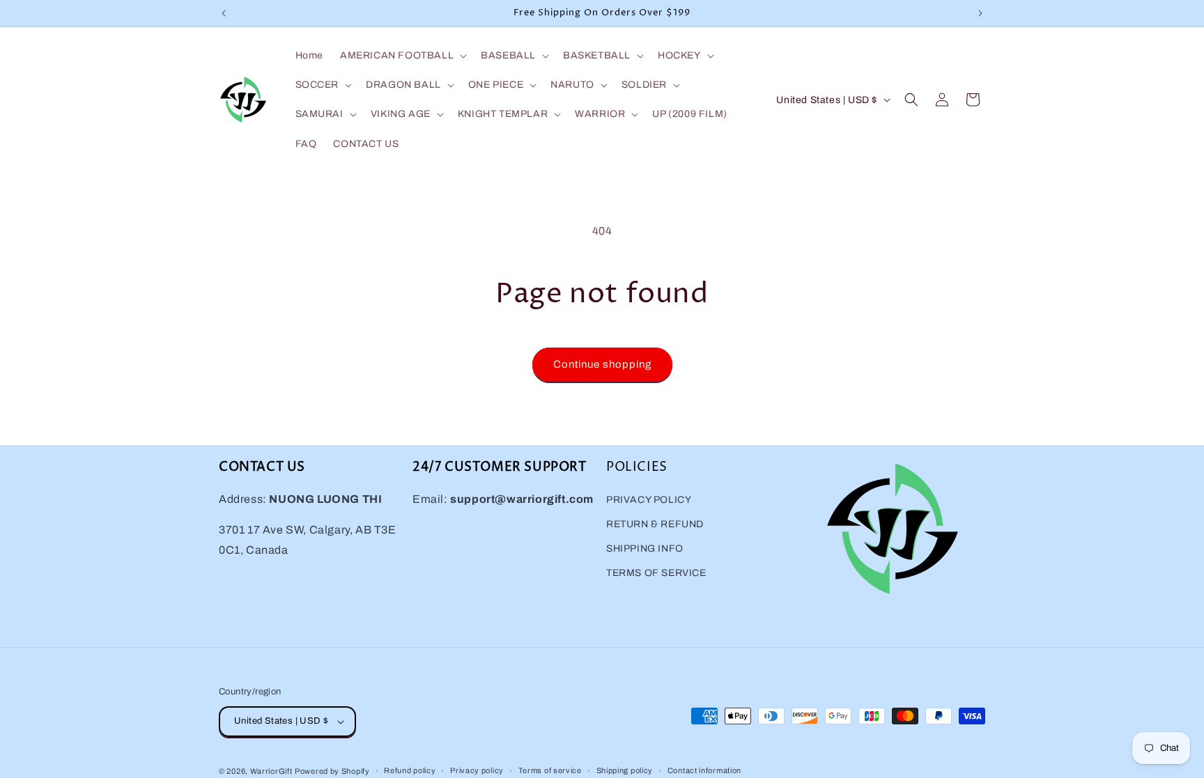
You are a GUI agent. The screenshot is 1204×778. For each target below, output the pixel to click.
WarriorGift (271, 771)
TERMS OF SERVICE (656, 573)
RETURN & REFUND (655, 524)
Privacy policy (477, 770)
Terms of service (550, 770)
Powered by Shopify (332, 771)
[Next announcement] (980, 13)
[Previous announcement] (223, 13)
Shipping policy (625, 770)
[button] (402, 55)
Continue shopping (602, 364)
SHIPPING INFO (645, 548)
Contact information (704, 770)
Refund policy (409, 770)
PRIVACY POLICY (648, 500)
